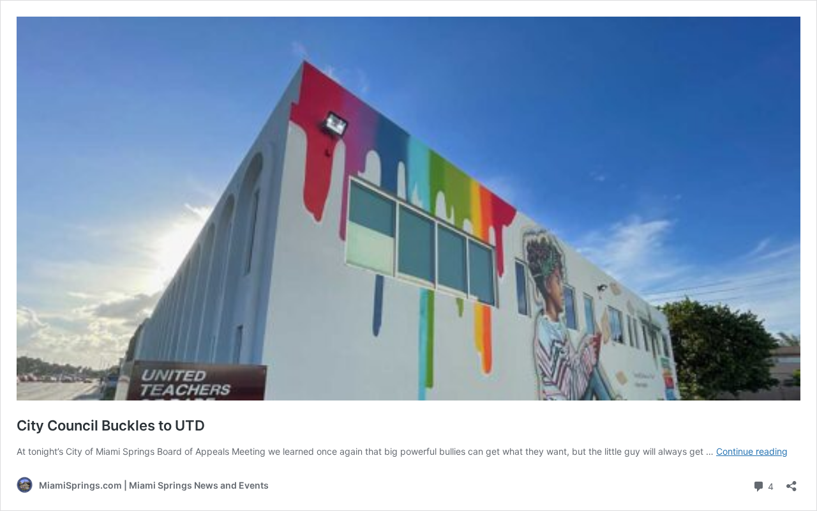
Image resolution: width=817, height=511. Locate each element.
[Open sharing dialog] (791, 482)
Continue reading (752, 451)
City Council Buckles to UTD (111, 425)
